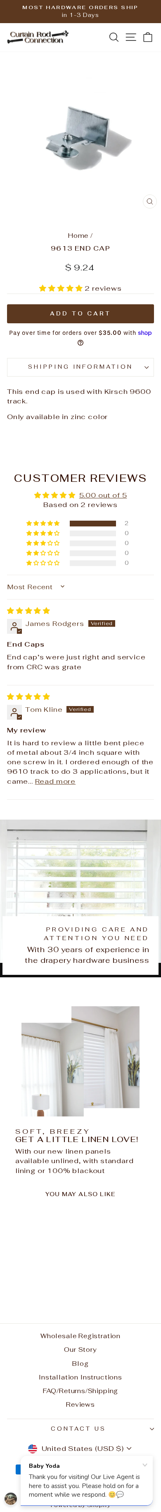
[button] (62, 288)
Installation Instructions (80, 1377)
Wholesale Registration (80, 1336)
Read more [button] (55, 781)
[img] (28, 610)
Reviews (80, 1404)
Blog (80, 1363)
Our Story (80, 1349)
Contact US (78, 1428)
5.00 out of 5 (103, 495)
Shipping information (80, 366)
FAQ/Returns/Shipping (80, 1391)
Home (78, 235)
